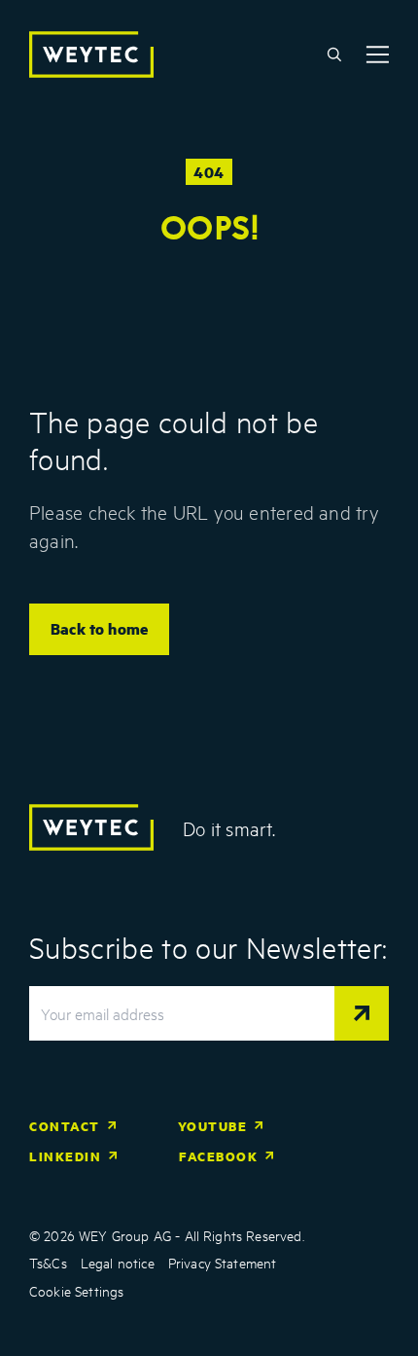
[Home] (91, 54)
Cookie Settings (76, 1290)
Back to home (99, 628)
